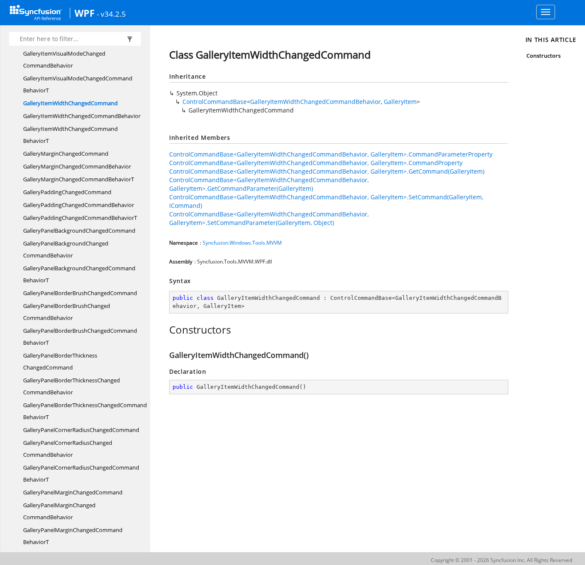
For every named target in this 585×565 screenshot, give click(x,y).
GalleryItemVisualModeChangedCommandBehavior (64, 59)
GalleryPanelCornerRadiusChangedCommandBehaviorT (81, 473)
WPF (85, 12)
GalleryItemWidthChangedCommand (70, 103)
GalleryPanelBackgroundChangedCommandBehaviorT (79, 274)
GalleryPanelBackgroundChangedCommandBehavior (65, 249)
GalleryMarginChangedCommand (65, 153)
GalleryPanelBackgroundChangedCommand (79, 230)
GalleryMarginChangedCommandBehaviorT (78, 179)
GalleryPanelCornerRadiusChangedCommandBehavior (67, 449)
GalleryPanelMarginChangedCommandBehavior (59, 511)
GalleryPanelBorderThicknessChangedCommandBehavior (71, 386)
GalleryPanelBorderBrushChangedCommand (80, 293)
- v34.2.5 (111, 13)
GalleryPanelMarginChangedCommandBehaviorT (72, 536)
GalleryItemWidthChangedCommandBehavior (81, 116)
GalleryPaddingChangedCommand (67, 192)
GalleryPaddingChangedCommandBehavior (78, 205)
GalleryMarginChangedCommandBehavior (77, 166)
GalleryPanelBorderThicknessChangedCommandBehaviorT (85, 411)
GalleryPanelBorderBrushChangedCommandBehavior (66, 312)
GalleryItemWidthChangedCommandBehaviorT (70, 135)
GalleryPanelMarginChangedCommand (72, 492)
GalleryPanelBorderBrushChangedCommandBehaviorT (80, 336)
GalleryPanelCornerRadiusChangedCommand (81, 430)
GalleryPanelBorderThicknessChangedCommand (60, 361)
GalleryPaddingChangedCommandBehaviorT (80, 218)
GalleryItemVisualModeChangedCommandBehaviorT (77, 84)
